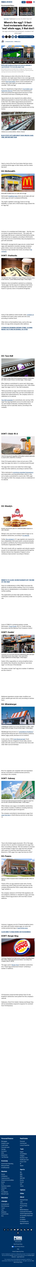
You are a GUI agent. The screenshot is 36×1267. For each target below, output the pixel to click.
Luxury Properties (24, 1145)
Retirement (4, 1155)
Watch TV (29, 2)
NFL (21, 1172)
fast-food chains (10, 81)
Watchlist (4, 1198)
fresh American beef (19, 739)
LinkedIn (21, 1229)
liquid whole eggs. (22, 928)
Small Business (5, 1167)
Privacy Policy (23, 1205)
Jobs (21, 1201)
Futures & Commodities (7, 1180)
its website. (25, 535)
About (22, 1197)
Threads (9, 36)
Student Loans (5, 1143)
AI (20, 1163)
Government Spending (7, 1163)
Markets (4, 1171)
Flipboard (18, 1229)
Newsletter (28, 1229)
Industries (4, 1188)
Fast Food (6, 19)
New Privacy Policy (18, 1244)
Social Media (23, 1153)
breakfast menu (13, 196)
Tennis (22, 1186)
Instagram (11, 1229)
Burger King (15, 965)
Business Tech (24, 1157)
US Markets (4, 1176)
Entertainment (5, 1204)
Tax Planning (4, 1157)
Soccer (22, 1182)
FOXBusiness (17, 41)
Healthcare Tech (24, 1159)
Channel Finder (24, 1200)
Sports (22, 1169)
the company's (10, 539)
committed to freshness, (26, 732)
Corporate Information (26, 1211)
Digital (21, 1152)
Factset (11, 1255)
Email (16, 36)
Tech (21, 1149)
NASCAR (22, 1178)
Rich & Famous (5, 1206)
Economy (4, 1161)
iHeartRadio (18, 1233)
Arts (2, 1216)
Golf (21, 1184)
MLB (21, 1176)
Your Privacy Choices (19, 1246)
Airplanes (3, 1212)
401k (2, 1153)
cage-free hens (5, 815)
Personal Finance (7, 1138)
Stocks (3, 1174)
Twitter (6, 36)
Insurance (4, 1151)
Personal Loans (5, 1147)
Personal (22, 1141)
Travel (3, 1208)
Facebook (3, 36)
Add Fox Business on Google (26, 36)
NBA (21, 1174)
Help (18, 1249)
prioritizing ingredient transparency (23, 472)
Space (21, 1165)
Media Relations (24, 1209)
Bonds (3, 1182)
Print (12, 36)
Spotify (31, 1229)
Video (22, 1193)
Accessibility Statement (26, 1215)
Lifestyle (4, 1201)
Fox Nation (23, 1219)
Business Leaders (6, 1186)
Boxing (22, 1180)
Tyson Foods (12, 626)
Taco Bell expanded (7, 400)
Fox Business (6, 2)
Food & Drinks (4, 1214)
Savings (3, 1149)
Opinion (22, 1190)
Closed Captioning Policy (26, 1213)
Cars (2, 1210)
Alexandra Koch (9, 41)
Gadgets (22, 1155)
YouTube (14, 1229)
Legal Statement (20, 1257)
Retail (2, 1190)
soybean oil (30, 315)
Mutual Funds (4, 1194)
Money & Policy (5, 1165)
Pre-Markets (4, 1192)
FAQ (21, 1207)
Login (23, 2)
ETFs (2, 1184)
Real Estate (24, 1138)
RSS (24, 1229)
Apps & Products (24, 1223)
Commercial (23, 1143)
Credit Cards (4, 1145)
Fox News (22, 1217)
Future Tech (23, 1161)
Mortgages (4, 1141)
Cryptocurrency (5, 1178)
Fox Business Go (24, 1221)
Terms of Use (23, 1203)
